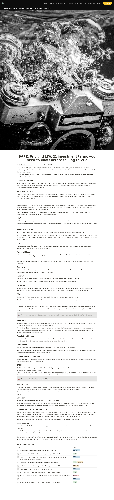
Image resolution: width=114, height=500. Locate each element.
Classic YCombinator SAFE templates (41, 379)
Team (52, 3)
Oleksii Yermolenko (25, 165)
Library (70, 3)
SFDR (99, 3)
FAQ (76, 3)
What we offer (60, 3)
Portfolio (45, 3)
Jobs (81, 3)
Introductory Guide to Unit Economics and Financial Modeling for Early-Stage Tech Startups (60, 315)
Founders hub (90, 3)
